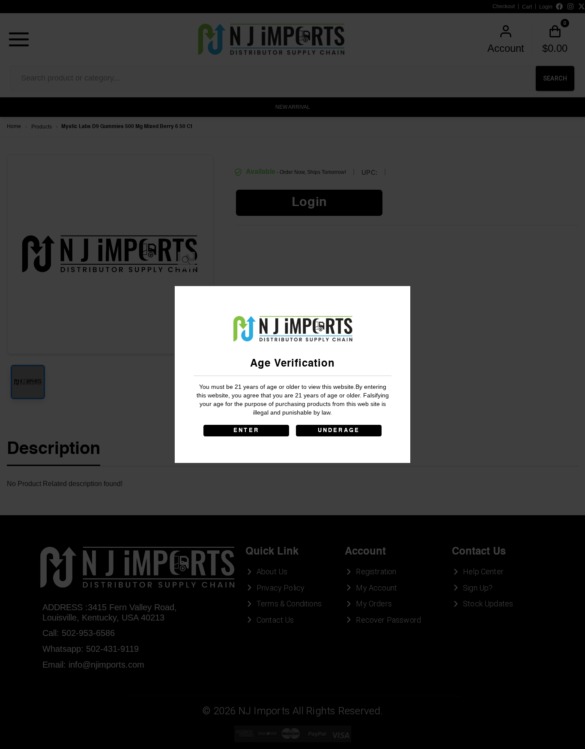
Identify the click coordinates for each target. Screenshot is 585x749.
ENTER (246, 430)
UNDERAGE (339, 430)
